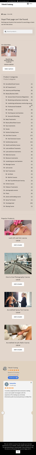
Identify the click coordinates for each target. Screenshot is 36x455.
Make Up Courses (10, 155)
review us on (12, 377)
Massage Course (10, 164)
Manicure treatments (12, 158)
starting (10, 110)
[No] (34, 448)
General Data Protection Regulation (18, 97)
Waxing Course (10, 206)
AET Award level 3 (11, 87)
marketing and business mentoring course (20, 103)
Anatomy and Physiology (13, 90)
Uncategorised (10, 203)
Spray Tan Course (10, 200)
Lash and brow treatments (13, 151)
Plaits (7, 193)
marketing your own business (14, 161)
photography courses (12, 190)
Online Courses (10, 184)
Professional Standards (14, 106)
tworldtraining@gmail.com (24, 1)
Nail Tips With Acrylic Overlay (16, 180)
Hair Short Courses (11, 135)
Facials (8, 129)
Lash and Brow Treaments (13, 148)
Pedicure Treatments (12, 187)
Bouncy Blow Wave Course (13, 122)
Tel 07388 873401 (12, 1)
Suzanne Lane (14, 383)
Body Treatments (11, 119)
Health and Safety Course (13, 145)
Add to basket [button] (18, 245)
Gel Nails (10, 174)
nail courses (9, 167)
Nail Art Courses (12, 177)
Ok (18, 452)
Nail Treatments (10, 171)
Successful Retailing (13, 116)
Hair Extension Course (14, 139)
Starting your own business (15, 113)
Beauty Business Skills (12, 93)
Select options (9, 69)
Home (4, 14)
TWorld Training (7, 4)
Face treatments (10, 126)
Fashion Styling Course (12, 132)
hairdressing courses (11, 142)
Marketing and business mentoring (18, 100)
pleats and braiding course (13, 196)
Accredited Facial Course (12, 84)
